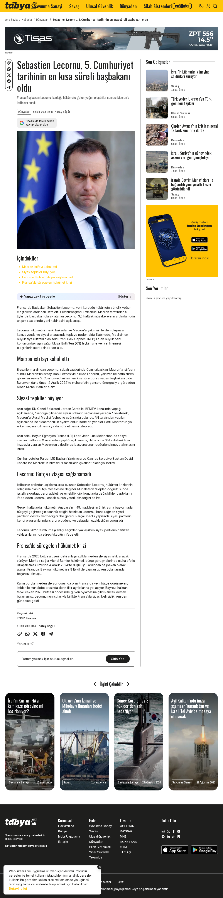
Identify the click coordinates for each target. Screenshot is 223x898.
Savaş (74, 6)
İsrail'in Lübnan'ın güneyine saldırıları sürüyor (190, 74)
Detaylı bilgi (18, 888)
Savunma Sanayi (48, 6)
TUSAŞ (125, 852)
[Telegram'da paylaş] (9, 87)
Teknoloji (95, 857)
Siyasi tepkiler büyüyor (38, 272)
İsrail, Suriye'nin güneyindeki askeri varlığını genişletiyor (191, 155)
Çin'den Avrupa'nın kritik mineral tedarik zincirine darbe (194, 128)
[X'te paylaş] (9, 75)
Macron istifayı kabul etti (39, 267)
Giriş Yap (118, 659)
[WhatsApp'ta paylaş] (9, 69)
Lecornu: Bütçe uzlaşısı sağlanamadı (48, 277)
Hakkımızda (66, 826)
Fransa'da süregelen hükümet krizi (47, 282)
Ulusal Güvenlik (99, 6)
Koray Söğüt (62, 111)
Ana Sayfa (11, 20)
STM (123, 847)
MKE (123, 836)
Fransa (31, 618)
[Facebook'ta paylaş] (9, 81)
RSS (121, 882)
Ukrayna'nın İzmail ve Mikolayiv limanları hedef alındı (82, 706)
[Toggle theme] (201, 6)
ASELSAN (127, 826)
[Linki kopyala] (9, 63)
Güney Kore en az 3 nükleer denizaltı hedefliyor (133, 706)
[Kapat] (100, 866)
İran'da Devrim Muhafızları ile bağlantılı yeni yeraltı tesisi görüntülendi (192, 184)
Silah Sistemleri (158, 6)
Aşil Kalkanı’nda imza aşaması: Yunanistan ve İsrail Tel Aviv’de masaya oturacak (191, 708)
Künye (62, 831)
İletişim (63, 841)
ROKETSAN (128, 841)
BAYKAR (126, 831)
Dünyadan (128, 6)
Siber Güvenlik (99, 852)
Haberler (27, 20)
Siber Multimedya (21, 845)
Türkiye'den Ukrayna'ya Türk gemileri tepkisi (191, 101)
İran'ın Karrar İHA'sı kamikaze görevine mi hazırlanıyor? (25, 706)
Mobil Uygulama (69, 836)
